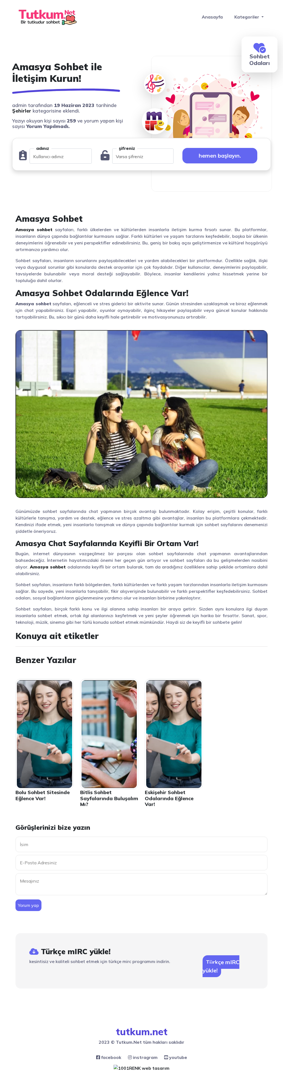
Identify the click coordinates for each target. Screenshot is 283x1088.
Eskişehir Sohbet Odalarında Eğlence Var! (169, 798)
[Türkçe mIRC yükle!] (155, 121)
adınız (42, 148)
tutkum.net (141, 1032)
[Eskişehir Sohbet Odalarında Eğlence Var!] (174, 733)
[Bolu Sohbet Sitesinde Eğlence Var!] (44, 733)
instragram (145, 1057)
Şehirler (21, 111)
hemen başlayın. (220, 155)
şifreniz (127, 148)
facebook (110, 1057)
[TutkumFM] (155, 71)
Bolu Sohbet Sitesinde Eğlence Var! (42, 795)
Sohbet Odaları (259, 59)
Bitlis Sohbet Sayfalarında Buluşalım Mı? (109, 798)
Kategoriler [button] (247, 17)
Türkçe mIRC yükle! (221, 966)
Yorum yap (28, 905)
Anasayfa (212, 17)
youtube (177, 1057)
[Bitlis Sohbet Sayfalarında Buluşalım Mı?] (109, 733)
